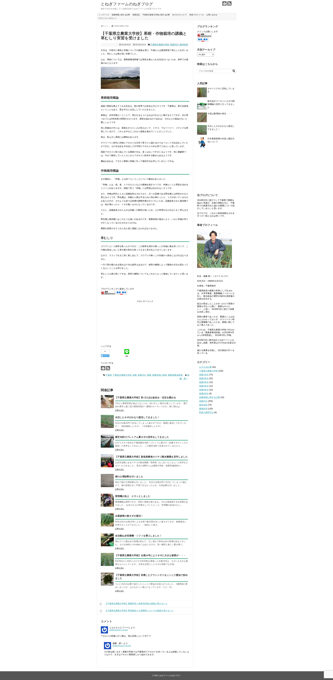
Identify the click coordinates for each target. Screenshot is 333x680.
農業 (149, 375)
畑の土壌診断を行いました (129, 476)
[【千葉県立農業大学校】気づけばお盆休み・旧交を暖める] (107, 401)
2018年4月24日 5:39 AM (118, 630)
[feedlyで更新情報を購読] (224, 3)
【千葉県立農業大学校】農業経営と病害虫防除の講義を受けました (136, 603)
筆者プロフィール (196, 15)
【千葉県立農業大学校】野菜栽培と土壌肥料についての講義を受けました (139, 610)
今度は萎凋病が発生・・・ (219, 113)
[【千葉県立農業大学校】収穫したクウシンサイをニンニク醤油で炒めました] (107, 579)
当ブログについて (179, 15)
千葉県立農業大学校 (159, 45)
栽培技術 (184, 45)
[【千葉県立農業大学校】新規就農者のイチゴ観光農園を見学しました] (107, 460)
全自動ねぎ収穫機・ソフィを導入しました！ (138, 535)
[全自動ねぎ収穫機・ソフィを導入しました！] (107, 539)
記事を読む (119, 410)
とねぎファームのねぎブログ (127, 4)
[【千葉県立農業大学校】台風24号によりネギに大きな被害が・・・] (107, 559)
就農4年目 (204, 386)
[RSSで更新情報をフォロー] (229, 3)
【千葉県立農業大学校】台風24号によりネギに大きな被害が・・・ (150, 555)
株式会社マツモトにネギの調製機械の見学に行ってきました (221, 104)
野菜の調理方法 (206, 412)
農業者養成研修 (175, 375)
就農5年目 (204, 390)
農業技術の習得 (159, 375)
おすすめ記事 (205, 367)
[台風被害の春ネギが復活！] (107, 519)
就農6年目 (204, 393)
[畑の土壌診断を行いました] (107, 480)
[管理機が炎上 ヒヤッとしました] (107, 500)
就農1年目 (204, 375)
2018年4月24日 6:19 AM (121, 646)
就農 (135, 375)
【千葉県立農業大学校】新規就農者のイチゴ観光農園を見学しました (151, 456)
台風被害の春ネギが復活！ (129, 516)
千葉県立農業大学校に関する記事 (156, 15)
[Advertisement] (123, 321)
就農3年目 (204, 382)
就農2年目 (204, 378)
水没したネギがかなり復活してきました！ (137, 417)
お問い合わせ (211, 15)
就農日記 (136, 15)
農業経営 (203, 409)
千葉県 (108, 375)
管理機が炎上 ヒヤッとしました (132, 496)
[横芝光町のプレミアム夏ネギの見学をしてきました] (107, 441)
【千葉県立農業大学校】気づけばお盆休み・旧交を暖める (145, 397)
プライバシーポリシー (107, 18)
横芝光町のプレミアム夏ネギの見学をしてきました (142, 437)
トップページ (103, 15)
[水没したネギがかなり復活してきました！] (107, 421)
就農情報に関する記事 (121, 15)
